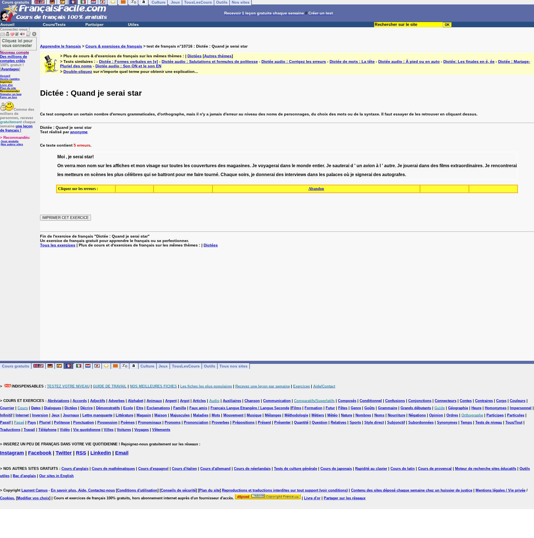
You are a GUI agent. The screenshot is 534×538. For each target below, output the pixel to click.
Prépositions (243, 422)
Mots (216, 415)
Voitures (124, 430)
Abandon (316, 189)
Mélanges (273, 415)
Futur (330, 408)
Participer (94, 24)
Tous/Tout (513, 422)
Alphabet (135, 401)
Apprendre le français (60, 46)
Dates (36, 408)
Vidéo (65, 430)
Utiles (133, 24)
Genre (356, 408)
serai (78, 156)
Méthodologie (296, 415)
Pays (32, 422)
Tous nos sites (233, 366)
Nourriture (396, 415)
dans (285, 165)
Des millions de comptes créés (14, 56)
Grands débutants (415, 408)
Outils (209, 366)
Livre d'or (6, 85)
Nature (346, 415)
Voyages (141, 430)
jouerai (410, 165)
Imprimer (6, 81)
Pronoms (173, 422)
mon (81, 165)
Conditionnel (371, 401)
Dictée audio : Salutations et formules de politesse (210, 61)
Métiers (318, 415)
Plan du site (8, 88)
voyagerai (268, 165)
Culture (147, 366)
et (133, 165)
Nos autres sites (12, 144)
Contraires (484, 401)
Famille (179, 408)
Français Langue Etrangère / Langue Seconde (250, 408)
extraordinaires (467, 165)
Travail (29, 430)
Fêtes (342, 408)
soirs (243, 174)
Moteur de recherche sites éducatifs (485, 469)
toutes (176, 165)
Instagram (12, 453)
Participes (495, 415)
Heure (476, 408)
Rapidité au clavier (371, 469)
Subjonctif (396, 422)
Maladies (200, 415)
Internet (22, 415)
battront (166, 174)
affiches (121, 165)
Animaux (154, 401)
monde (303, 165)
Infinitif (6, 415)
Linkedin (100, 453)
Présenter (282, 422)
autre (389, 165)
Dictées (194, 56)
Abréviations (58, 401)
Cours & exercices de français (113, 46)
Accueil (7, 24)
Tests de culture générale (295, 469)
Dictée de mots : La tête (352, 61)
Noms (379, 415)
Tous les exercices (57, 245)
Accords (80, 401)
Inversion (40, 415)
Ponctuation (83, 422)
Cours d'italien (184, 469)
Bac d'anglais (24, 476)
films (444, 165)
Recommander (10, 91)
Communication (277, 401)
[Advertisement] (287, 300)
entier (318, 165)
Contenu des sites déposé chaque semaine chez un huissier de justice (411, 490)
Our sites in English (56, 476)
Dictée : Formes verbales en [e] (128, 61)
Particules (515, 415)
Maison (160, 415)
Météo (332, 415)
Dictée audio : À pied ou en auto (409, 61)
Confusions (395, 401)
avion (369, 165)
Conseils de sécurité (178, 490)
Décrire (86, 408)
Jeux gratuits (10, 141)
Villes (108, 430)
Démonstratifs (108, 408)
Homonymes (495, 408)
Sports (355, 422)
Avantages (10, 69)
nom (92, 165)
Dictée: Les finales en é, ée (469, 61)
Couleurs (517, 401)
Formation (313, 408)
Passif (5, 422)
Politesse (62, 422)
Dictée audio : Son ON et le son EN (128, 66)
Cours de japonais (336, 469)
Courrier (7, 408)
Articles (199, 401)
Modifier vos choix (33, 498)
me (190, 174)
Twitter (64, 453)
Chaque (229, 174)
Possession (107, 422)
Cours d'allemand (215, 469)
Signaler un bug (10, 94)
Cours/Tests (54, 24)
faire (198, 174)
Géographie (458, 408)
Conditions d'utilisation (137, 490)
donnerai (265, 174)
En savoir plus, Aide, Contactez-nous (83, 490)
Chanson (252, 401)
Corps (501, 401)
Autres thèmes (218, 56)
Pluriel (45, 422)
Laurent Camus (34, 490)
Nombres (363, 415)
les (109, 165)
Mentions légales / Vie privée (500, 490)
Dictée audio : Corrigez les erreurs (293, 61)
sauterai (340, 165)
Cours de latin (402, 469)
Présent (264, 422)
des (222, 165)
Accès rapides (10, 78)
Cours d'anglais (74, 469)
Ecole (128, 408)
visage (153, 165)
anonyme (79, 132)
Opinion (436, 415)
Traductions (10, 430)
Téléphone (47, 430)
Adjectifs (97, 401)
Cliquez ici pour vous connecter (17, 43)
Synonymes (447, 422)
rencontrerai (504, 165)
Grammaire (387, 408)
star (88, 156)
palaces (334, 174)
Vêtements (161, 430)
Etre (139, 408)
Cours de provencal (435, 469)
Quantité (301, 422)
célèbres (134, 174)
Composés (347, 401)
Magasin (144, 415)
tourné (211, 174)
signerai (363, 174)
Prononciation (196, 422)
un (359, 165)
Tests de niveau (488, 422)
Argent (171, 401)
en (87, 174)
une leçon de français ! (16, 128)
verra (70, 165)
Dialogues (52, 408)
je (70, 156)
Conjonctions (419, 401)
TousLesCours (186, 366)
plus (118, 174)
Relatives (338, 422)
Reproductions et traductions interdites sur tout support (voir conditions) (285, 490)
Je (254, 165)
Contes (466, 401)
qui (147, 174)
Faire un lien (8, 97)
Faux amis (198, 408)
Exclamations (158, 408)
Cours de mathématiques (113, 469)
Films (296, 408)
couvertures (204, 165)
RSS (81, 453)
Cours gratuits (15, 366)
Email (121, 453)
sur (101, 165)
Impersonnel (520, 408)
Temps (466, 422)
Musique (254, 415)
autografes (393, 174)
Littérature (124, 415)
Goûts (369, 408)
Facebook (39, 453)
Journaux (71, 415)
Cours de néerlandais (252, 469)
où (346, 174)
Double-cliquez (77, 71)
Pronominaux (149, 422)
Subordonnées (421, 422)
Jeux (163, 366)
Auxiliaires (232, 401)
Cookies (7, 498)
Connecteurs (445, 401)
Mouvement (233, 415)
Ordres (452, 415)
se (154, 174)
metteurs (74, 174)
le (293, 165)
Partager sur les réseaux (344, 498)
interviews (295, 174)
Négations (417, 415)
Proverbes (220, 422)
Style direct (374, 422)
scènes (98, 174)
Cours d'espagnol (153, 469)
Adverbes (116, 401)
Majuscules (180, 415)
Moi (61, 156)
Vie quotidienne (86, 430)
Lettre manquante (97, 415)
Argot (184, 401)
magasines (238, 165)
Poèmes (128, 422)
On (60, 165)
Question (319, 422)
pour (180, 174)
